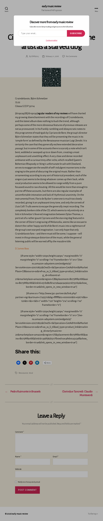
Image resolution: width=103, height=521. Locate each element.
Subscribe (76, 33)
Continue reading (51, 40)
